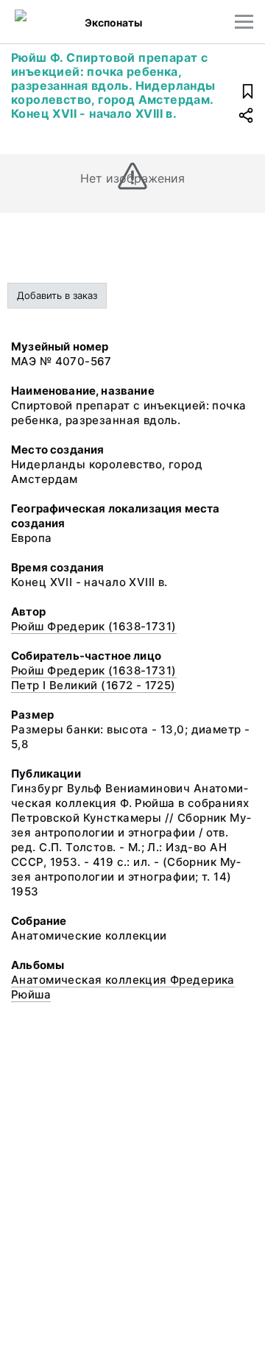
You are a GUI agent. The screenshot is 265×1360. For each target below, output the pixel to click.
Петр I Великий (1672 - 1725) (93, 685)
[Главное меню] (244, 21)
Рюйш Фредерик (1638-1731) (94, 626)
